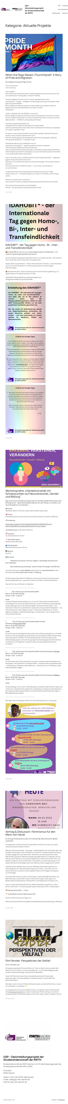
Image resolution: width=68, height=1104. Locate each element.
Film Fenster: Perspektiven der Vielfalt (27, 960)
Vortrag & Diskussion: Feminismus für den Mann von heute (30, 833)
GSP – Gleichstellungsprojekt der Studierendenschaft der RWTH (34, 9)
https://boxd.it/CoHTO (15, 992)
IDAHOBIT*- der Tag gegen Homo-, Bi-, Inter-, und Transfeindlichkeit (32, 246)
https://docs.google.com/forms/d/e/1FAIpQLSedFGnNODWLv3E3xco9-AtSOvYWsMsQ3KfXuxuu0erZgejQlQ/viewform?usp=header (28, 525)
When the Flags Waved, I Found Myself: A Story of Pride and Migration (33, 76)
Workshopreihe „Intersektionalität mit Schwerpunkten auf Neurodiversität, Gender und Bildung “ (32, 493)
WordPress (62, 1100)
